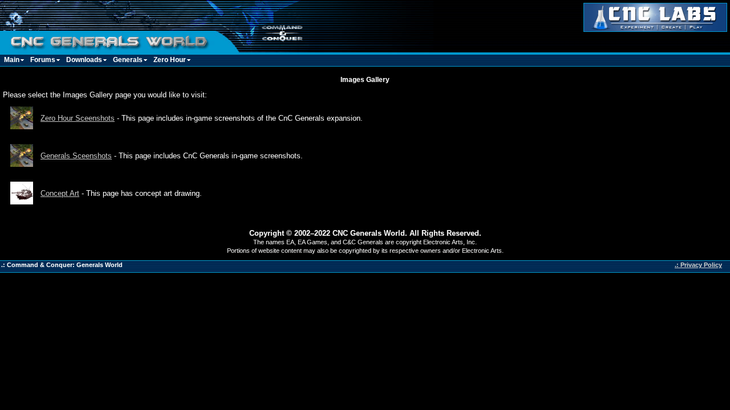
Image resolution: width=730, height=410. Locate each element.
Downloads (84, 60)
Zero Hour (169, 60)
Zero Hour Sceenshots (77, 118)
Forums (42, 60)
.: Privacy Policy (698, 264)
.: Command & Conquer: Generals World (62, 264)
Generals (128, 60)
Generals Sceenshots (76, 155)
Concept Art (59, 193)
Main (11, 60)
